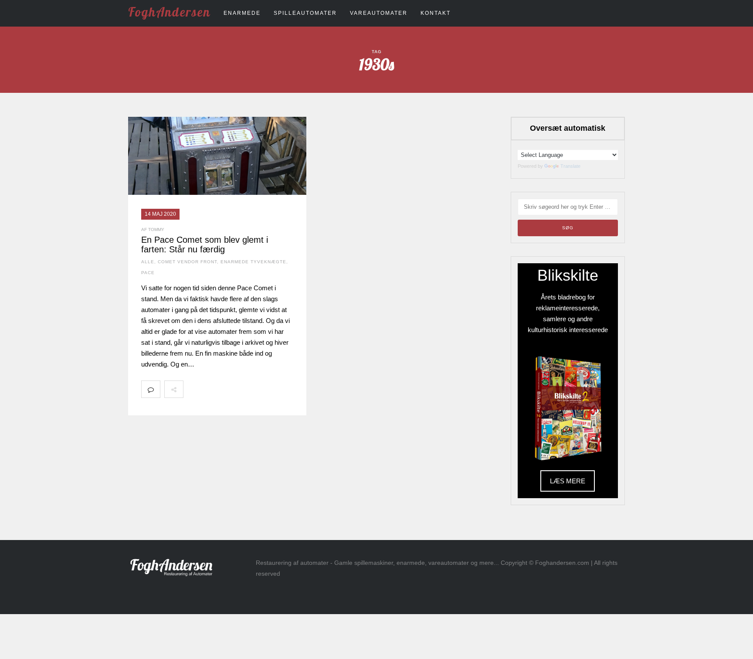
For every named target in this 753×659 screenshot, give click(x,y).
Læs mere (567, 481)
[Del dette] (192, 389)
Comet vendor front (187, 261)
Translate (570, 166)
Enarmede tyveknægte (253, 261)
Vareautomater (378, 13)
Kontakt (436, 13)
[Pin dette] (250, 389)
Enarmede (242, 13)
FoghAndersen (169, 12)
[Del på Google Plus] (231, 389)
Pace (148, 272)
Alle (147, 261)
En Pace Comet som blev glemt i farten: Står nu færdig (204, 244)
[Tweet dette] (211, 389)
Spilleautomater (305, 13)
